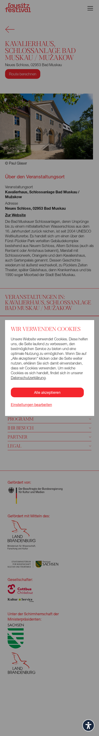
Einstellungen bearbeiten (31, 404)
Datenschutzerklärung (28, 378)
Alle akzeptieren (47, 392)
